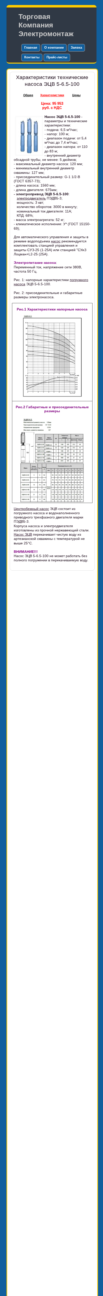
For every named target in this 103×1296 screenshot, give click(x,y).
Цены (76, 95)
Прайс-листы (56, 57)
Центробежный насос (31, 509)
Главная (30, 47)
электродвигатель (31, 198)
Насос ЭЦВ (23, 534)
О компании (54, 47)
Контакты (32, 57)
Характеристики (52, 95)
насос (55, 241)
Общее (28, 95)
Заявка (76, 47)
